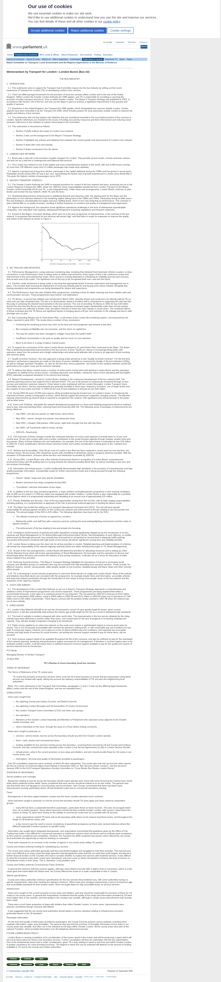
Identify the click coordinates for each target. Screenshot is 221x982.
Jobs (55, 977)
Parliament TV (111, 59)
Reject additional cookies (87, 30)
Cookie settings (120, 30)
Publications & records (93, 59)
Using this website (66, 977)
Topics (129, 59)
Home (10, 54)
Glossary (18, 977)
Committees (75, 59)
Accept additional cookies (47, 30)
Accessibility (107, 42)
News (122, 59)
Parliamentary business (26, 54)
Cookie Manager (111, 976)
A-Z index (9, 977)
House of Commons (15, 59)
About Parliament (69, 54)
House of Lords (33, 59)
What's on (46, 59)
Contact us (143, 42)
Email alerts (120, 42)
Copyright (78, 977)
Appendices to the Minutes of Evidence (96, 62)
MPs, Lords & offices (49, 54)
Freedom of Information (43, 977)
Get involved (86, 54)
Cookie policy (100, 976)
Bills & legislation (60, 59)
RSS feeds (132, 42)
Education (108, 54)
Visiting (97, 54)
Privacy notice (88, 976)
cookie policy (111, 21)
